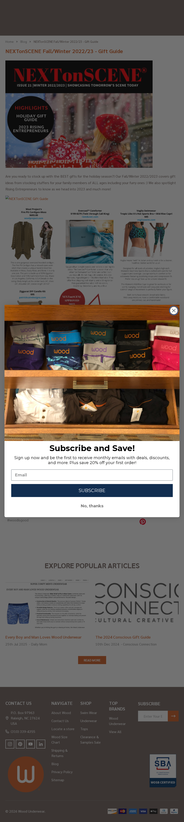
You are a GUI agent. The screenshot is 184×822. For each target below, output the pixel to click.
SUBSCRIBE (92, 490)
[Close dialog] (174, 310)
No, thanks (92, 506)
